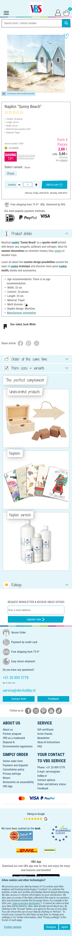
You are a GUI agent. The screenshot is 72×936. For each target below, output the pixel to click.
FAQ (39, 746)
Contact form (18, 698)
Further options (12, 927)
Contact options (46, 780)
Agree (64, 927)
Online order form (13, 761)
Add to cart (52, 184)
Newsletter (43, 738)
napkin (15, 242)
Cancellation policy (13, 769)
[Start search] (66, 23)
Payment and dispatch (15, 765)
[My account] (58, 12)
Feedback (53, 698)
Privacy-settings (12, 773)
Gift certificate (45, 729)
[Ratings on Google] (36, 816)
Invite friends (44, 733)
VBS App (7, 786)
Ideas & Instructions (48, 742)
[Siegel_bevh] (21, 835)
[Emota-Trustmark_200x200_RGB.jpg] (61, 833)
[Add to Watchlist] (66, 36)
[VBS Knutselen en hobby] (36, 8)
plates (58, 251)
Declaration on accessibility (18, 782)
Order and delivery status (51, 784)
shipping (63, 160)
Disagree (51, 927)
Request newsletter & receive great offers (36, 602)
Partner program (12, 733)
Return (6, 778)
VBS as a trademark (14, 738)
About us (8, 729)
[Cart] (66, 12)
